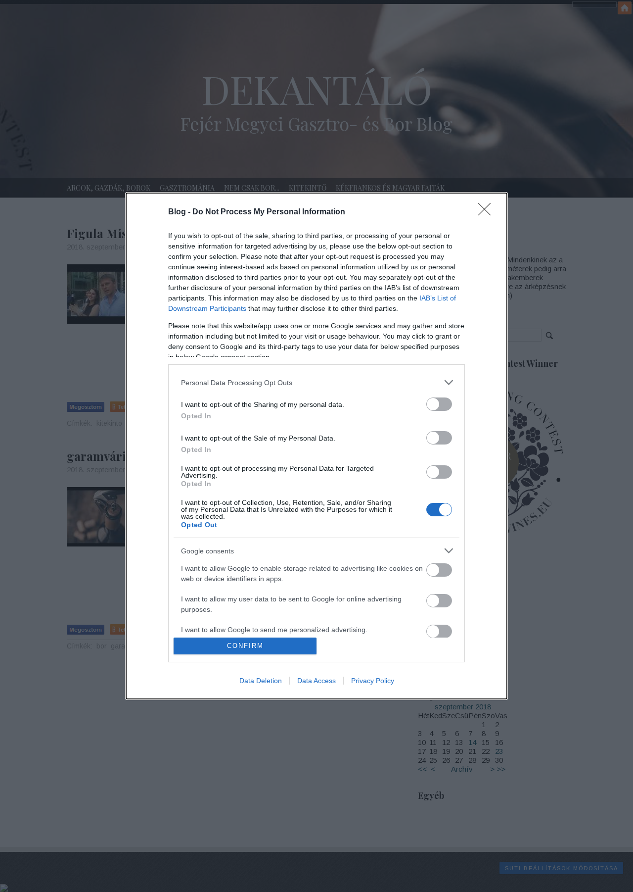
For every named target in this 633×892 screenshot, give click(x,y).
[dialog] (316, 446)
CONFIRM (245, 645)
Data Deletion (260, 681)
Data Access (316, 681)
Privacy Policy (372, 681)
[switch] (439, 404)
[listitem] (316, 382)
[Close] (487, 212)
